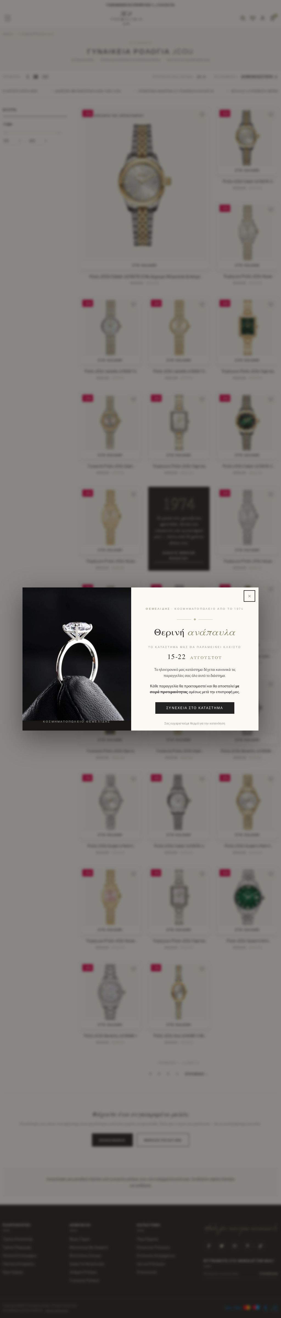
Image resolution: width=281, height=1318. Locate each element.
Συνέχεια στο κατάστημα (194, 708)
